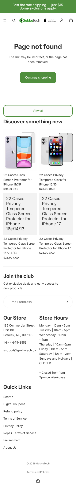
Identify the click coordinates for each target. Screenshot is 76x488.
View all (38, 110)
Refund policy (12, 411)
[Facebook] (38, 481)
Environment (11, 440)
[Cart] (71, 20)
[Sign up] (66, 301)
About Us (9, 447)
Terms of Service (15, 418)
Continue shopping (38, 77)
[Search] (14, 20)
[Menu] (5, 20)
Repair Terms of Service (19, 433)
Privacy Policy (13, 426)
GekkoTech (43, 463)
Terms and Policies (38, 472)
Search (8, 397)
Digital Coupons (14, 404)
